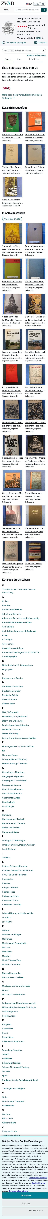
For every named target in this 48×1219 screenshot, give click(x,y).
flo (3, 750)
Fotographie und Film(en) (14, 759)
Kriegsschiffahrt (10, 887)
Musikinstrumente (11, 964)
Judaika (6, 857)
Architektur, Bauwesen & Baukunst (19, 631)
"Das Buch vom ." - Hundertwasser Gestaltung (18, 591)
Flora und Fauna (10, 755)
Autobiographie (9, 656)
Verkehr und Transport (13, 1101)
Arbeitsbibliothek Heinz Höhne (17, 622)
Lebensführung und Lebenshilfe (17, 913)
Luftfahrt (7, 921)
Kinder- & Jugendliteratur (14, 866)
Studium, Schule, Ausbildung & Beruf (20, 1080)
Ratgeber (6, 1024)
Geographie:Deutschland (14, 780)
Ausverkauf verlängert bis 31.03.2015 (20, 652)
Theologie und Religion (13, 1088)
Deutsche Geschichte (12, 686)
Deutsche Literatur (11, 690)
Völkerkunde (8, 1105)
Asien (4, 635)
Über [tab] (19, 59)
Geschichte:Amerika (12, 793)
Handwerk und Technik (13, 819)
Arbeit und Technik (11, 614)
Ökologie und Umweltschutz (16, 985)
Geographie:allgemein (13, 776)
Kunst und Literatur (11, 904)
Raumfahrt (7, 1028)
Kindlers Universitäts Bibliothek (17, 870)
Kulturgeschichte (10, 896)
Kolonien (6, 883)
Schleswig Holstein (11, 1062)
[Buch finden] (44, 10)
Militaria (6, 947)
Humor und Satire (10, 832)
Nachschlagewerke (11, 973)
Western (6, 1114)
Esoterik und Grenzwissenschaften (19, 738)
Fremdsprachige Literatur (14, 763)
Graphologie (8, 806)
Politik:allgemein (10, 1011)
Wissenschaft (9, 1122)
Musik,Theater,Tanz (11, 960)
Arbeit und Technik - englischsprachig (20, 618)
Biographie (7, 669)
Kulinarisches (8, 891)
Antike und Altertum (12, 609)
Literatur (6, 917)
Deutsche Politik (10, 695)
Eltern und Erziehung (12, 720)
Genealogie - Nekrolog (13, 772)
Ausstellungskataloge (12, 648)
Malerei (5, 930)
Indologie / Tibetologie (13, 840)
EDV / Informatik (10, 712)
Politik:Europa (8, 1015)
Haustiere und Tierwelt (13, 823)
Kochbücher (8, 879)
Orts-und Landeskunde (13, 994)
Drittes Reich (8, 703)
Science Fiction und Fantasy (15, 1067)
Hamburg (6, 814)
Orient (5, 990)
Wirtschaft (7, 1118)
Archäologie (8, 626)
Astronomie (7, 643)
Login (37, 4)
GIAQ (38, 38)
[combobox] (27, 10)
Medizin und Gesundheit (14, 943)
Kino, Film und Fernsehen (14, 874)
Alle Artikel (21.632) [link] (12, 219)
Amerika (6, 605)
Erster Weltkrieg (10, 733)
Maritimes (7, 938)
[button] (43, 38)
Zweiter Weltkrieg (11, 1135)
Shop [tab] (7, 59)
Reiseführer (8, 1037)
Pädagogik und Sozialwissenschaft (19, 1003)
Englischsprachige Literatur (15, 725)
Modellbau (7, 951)
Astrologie (7, 639)
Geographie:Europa (11, 785)
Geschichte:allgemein (12, 789)
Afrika (5, 601)
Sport (4, 1075)
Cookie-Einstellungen (38, 1177)
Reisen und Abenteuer (13, 1041)
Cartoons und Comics (12, 678)
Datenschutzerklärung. (18, 1191)
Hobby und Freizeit (11, 827)
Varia (4, 1097)
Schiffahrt (7, 1058)
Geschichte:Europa (11, 797)
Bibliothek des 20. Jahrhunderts (17, 665)
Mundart (6, 956)
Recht (5, 1033)
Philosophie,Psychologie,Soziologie (19, 1007)
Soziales (6, 1071)
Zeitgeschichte (9, 1131)
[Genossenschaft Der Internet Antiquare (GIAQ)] (6, 91)
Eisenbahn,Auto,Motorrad (14, 716)
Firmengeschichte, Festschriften (18, 746)
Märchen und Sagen (11, 934)
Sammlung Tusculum (12, 1050)
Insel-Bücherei (9, 849)
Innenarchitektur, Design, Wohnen (18, 844)
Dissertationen (9, 699)
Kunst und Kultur (10, 900)
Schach (5, 1054)
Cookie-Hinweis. (38, 1183)
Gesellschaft (8, 802)
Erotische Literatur (11, 729)
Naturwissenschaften (12, 977)
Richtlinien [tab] (34, 59)
